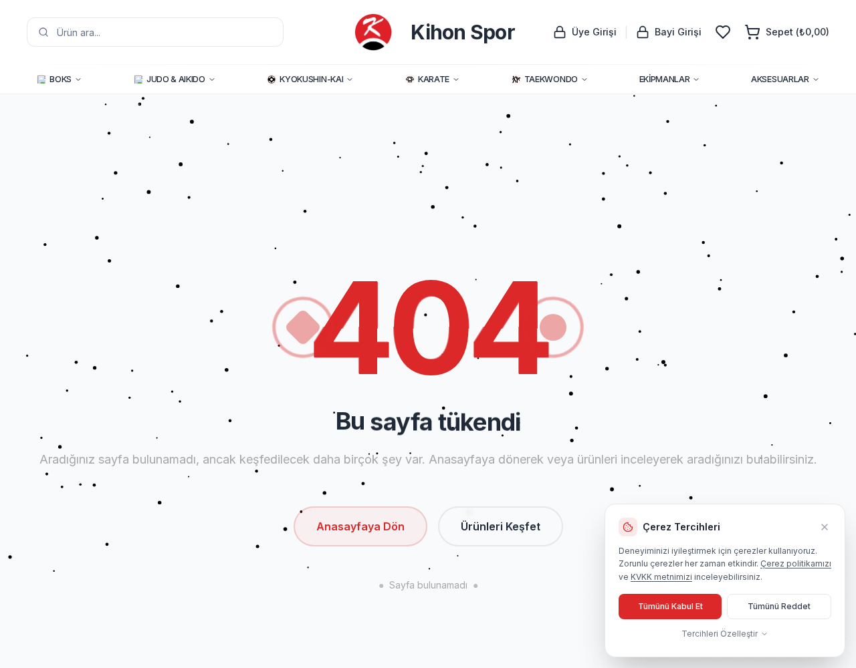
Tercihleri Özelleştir (719, 634)
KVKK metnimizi (661, 577)
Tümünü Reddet (779, 606)
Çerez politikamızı (795, 563)
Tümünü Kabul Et (670, 606)
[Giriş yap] (723, 32)
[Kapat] (824, 527)
